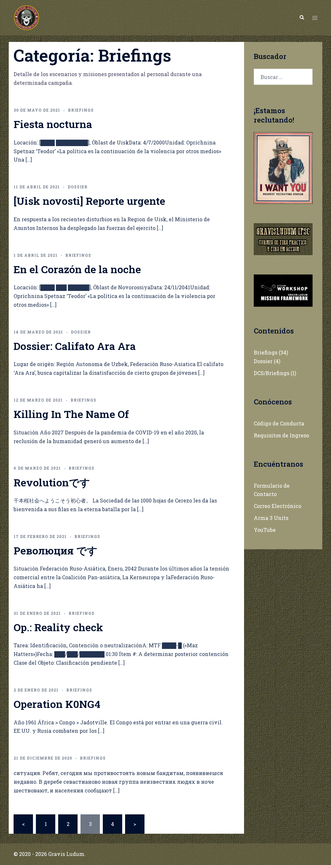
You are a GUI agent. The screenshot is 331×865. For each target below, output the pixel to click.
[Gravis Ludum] (26, 17)
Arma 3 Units (271, 517)
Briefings (81, 110)
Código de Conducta (279, 423)
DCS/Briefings (271, 373)
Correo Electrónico (277, 505)
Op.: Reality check (58, 627)
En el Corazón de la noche (77, 269)
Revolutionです (52, 482)
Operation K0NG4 (57, 704)
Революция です (56, 550)
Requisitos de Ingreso (281, 435)
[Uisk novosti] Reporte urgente (89, 201)
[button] (301, 17)
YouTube (265, 529)
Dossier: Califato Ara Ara (75, 346)
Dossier (78, 186)
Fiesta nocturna (53, 124)
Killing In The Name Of (71, 414)
